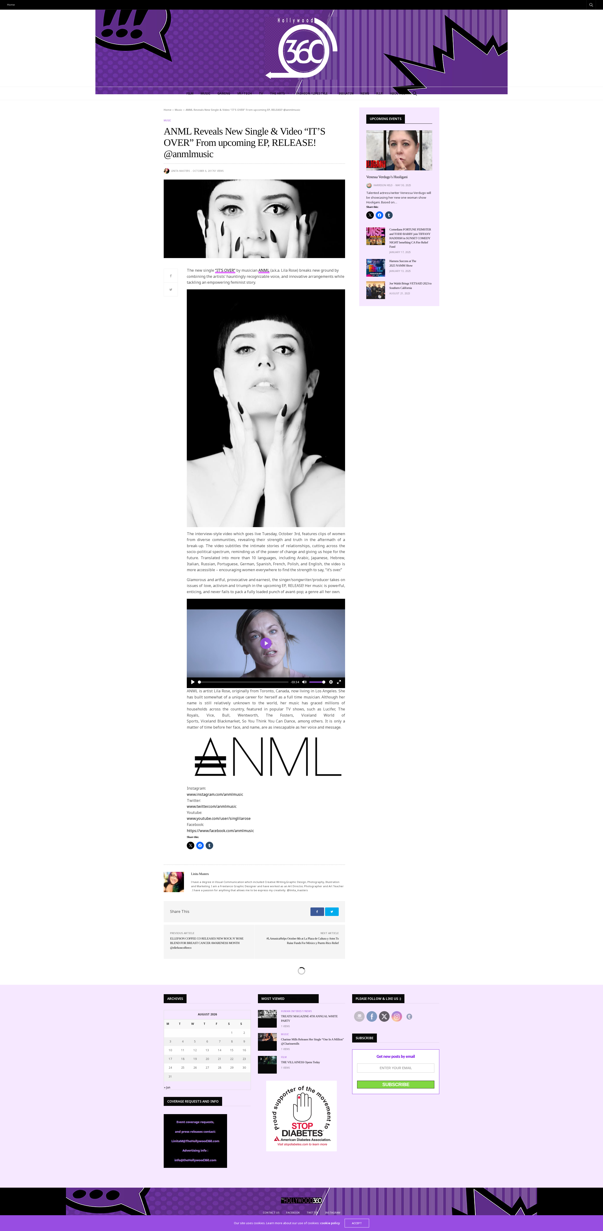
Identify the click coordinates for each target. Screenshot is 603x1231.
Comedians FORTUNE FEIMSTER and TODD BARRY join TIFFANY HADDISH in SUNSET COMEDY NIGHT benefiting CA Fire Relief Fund (410, 238)
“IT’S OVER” (225, 270)
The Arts (277, 93)
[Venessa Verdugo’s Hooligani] (399, 150)
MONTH (304, 999)
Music (167, 120)
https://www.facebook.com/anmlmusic (220, 830)
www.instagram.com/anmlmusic (215, 794)
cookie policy (330, 1223)
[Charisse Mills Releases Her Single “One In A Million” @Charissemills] (267, 1037)
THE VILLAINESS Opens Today (300, 1062)
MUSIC (205, 93)
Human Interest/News (296, 1011)
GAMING (223, 93)
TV (261, 93)
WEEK (293, 999)
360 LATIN (346, 93)
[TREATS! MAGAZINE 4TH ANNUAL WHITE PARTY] (267, 1014)
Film (284, 1057)
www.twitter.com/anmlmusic (211, 806)
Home (11, 4)
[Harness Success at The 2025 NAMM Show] (375, 268)
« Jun (167, 1087)
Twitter (312, 1212)
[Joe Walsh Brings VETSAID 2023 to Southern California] (375, 290)
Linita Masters (180, 170)
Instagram (332, 1212)
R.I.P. (379, 93)
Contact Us (271, 1212)
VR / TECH (244, 93)
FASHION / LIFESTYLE (312, 93)
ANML (263, 270)
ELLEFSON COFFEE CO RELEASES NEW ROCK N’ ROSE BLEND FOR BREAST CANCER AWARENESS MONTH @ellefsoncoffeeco (206, 943)
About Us (397, 93)
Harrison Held (383, 185)
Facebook (293, 1212)
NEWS (364, 93)
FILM (189, 93)
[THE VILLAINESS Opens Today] (267, 1060)
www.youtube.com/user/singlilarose (219, 818)
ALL (313, 999)
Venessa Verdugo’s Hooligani (386, 177)
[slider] (243, 682)
